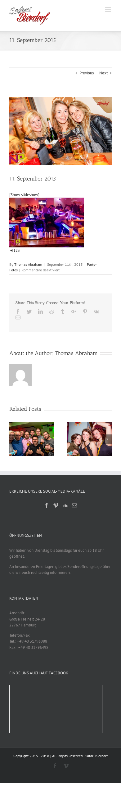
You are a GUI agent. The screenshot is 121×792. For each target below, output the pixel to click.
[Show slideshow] (24, 194)
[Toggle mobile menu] (108, 9)
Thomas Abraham (28, 264)
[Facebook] (46, 505)
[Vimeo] (55, 505)
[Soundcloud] (65, 505)
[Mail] (74, 505)
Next (103, 73)
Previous (86, 73)
